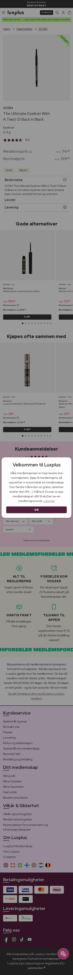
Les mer (49, 501)
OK (36, 509)
